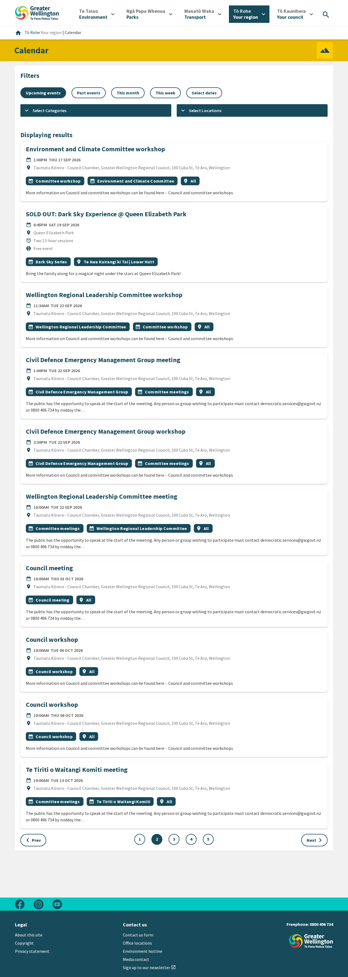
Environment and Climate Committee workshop (95, 149)
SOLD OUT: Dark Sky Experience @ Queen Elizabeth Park (106, 214)
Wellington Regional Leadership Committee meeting (101, 496)
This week (165, 92)
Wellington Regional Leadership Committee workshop (104, 295)
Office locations (137, 943)
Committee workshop (58, 181)
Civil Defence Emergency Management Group (82, 392)
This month (128, 92)
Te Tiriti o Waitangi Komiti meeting (77, 769)
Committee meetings (167, 392)
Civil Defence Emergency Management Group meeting (103, 360)
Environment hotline (142, 951)
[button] (95, 110)
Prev (32, 840)
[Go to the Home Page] (311, 941)
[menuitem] (97, 14)
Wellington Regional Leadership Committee (81, 326)
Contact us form (138, 935)
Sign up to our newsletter (149, 967)
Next (315, 840)
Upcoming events (43, 92)
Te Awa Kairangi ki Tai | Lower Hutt (119, 261)
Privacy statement (32, 951)
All (193, 181)
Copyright (24, 943)
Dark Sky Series (51, 261)
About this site (28, 935)
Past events (88, 92)
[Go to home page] (37, 12)
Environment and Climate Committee (135, 181)
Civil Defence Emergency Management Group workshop (105, 431)
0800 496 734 (321, 924)
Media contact (136, 959)
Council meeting (49, 568)
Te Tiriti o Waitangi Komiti (123, 801)
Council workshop (52, 639)
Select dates (204, 92)
